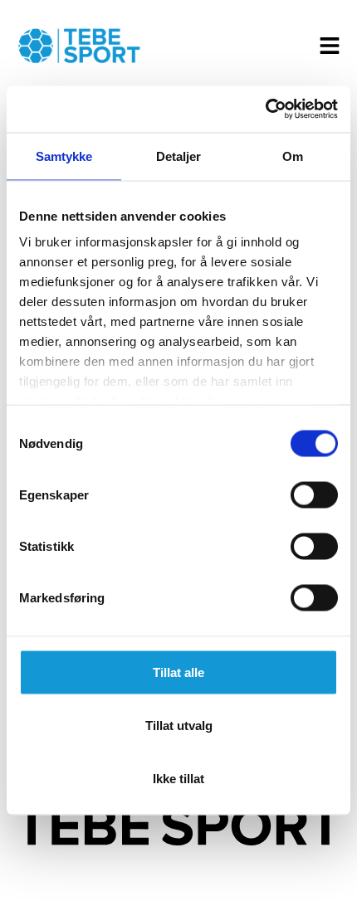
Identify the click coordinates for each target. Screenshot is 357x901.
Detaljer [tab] (179, 156)
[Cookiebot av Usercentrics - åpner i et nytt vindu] (265, 109)
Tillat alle (178, 672)
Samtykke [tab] (64, 156)
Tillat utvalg (179, 725)
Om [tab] (292, 156)
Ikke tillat (178, 778)
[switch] (314, 494)
